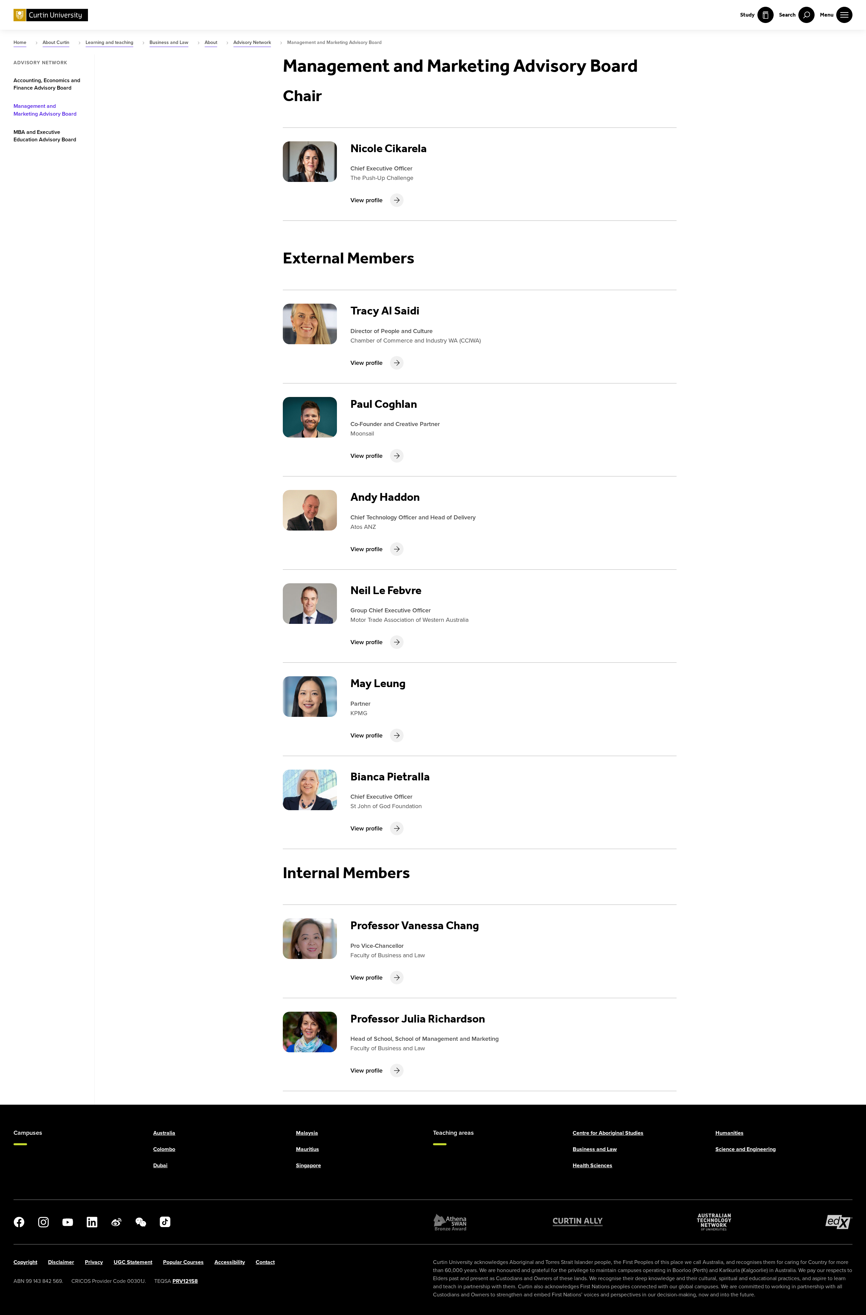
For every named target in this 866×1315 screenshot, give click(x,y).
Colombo (164, 1149)
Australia (164, 1133)
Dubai (160, 1165)
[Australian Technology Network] (714, 1222)
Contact (265, 1262)
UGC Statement (133, 1262)
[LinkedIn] (92, 1222)
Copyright (25, 1262)
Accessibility (229, 1262)
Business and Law (595, 1149)
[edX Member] (838, 1222)
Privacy (94, 1262)
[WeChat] (140, 1222)
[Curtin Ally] (578, 1222)
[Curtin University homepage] (51, 15)
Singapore (308, 1165)
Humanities (729, 1133)
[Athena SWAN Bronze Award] (450, 1222)
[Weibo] (116, 1222)
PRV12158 (185, 1281)
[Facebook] (19, 1222)
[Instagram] (43, 1222)
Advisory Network (40, 63)
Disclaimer (61, 1262)
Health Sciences (592, 1165)
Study (747, 14)
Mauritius (307, 1149)
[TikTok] (165, 1222)
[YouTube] (67, 1222)
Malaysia (307, 1133)
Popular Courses (183, 1262)
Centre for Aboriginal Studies (608, 1133)
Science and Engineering (745, 1149)
